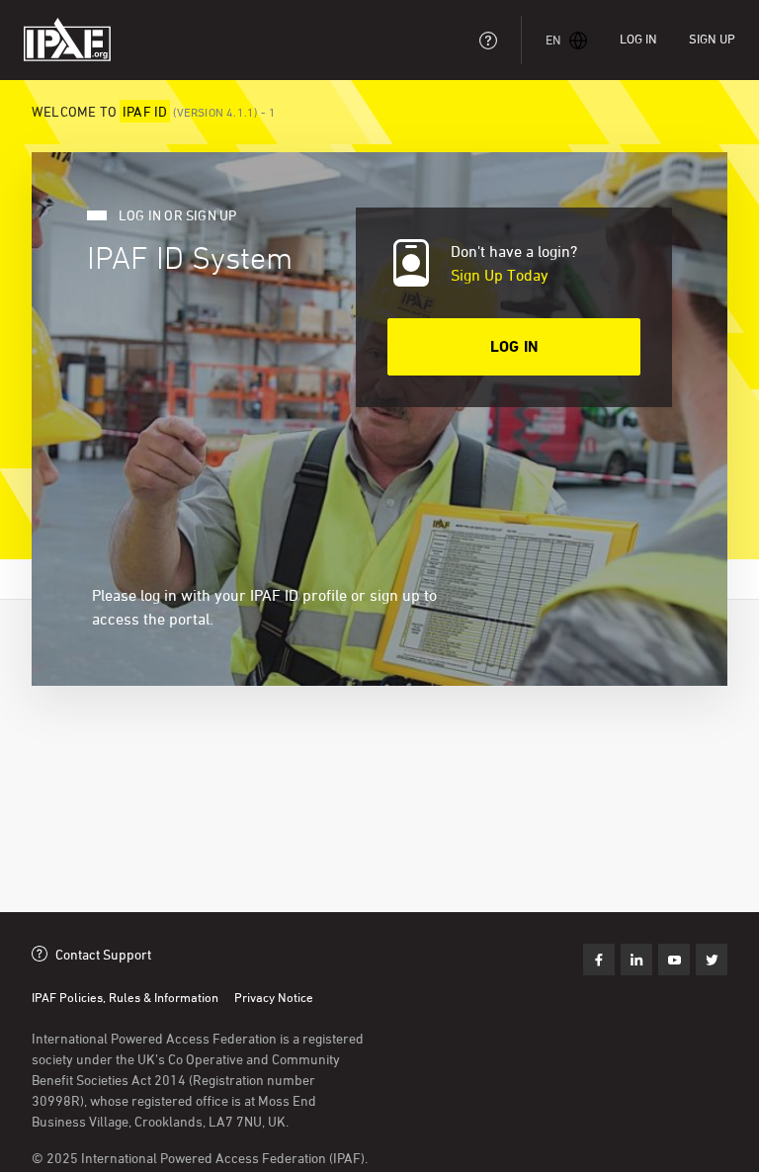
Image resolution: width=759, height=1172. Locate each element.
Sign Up (712, 38)
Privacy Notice (273, 997)
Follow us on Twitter (674, 959)
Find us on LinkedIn (636, 959)
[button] (567, 40)
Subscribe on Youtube (711, 959)
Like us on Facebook (599, 959)
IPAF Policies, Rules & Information (125, 997)
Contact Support (103, 954)
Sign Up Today (499, 275)
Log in (638, 38)
